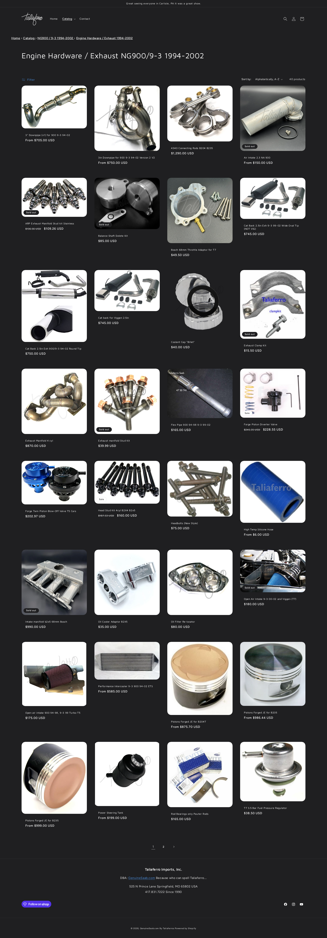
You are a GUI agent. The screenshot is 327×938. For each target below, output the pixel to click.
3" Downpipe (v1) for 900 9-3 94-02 (47, 135)
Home (15, 38)
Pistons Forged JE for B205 (260, 712)
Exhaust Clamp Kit (255, 345)
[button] (68, 19)
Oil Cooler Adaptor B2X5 (113, 621)
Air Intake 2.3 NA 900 (257, 157)
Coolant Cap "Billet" (183, 341)
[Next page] (174, 847)
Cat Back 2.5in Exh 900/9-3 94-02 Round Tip (53, 348)
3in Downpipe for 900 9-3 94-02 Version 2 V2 (126, 157)
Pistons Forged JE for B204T (188, 721)
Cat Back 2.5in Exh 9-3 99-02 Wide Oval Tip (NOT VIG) (271, 227)
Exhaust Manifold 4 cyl (39, 440)
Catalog (29, 38)
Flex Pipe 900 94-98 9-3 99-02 (190, 424)
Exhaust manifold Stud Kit (114, 440)
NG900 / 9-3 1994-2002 (55, 38)
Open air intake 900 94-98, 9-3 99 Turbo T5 (52, 712)
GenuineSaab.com (141, 878)
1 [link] (153, 846)
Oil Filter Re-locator (183, 621)
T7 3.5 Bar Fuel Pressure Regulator (265, 807)
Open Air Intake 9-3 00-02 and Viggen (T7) (270, 598)
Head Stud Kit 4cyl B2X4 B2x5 (116, 510)
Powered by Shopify (185, 928)
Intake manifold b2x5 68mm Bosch (46, 621)
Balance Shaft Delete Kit (113, 235)
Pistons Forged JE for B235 (42, 820)
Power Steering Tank (110, 812)
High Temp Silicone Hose (258, 529)
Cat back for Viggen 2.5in (113, 317)
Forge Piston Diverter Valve (260, 424)
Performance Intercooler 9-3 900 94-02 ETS (125, 686)
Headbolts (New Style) (184, 523)
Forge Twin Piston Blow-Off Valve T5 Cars (50, 511)
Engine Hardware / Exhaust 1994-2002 (104, 38)
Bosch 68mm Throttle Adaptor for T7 (193, 249)
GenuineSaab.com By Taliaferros (157, 928)
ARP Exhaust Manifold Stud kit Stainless (49, 223)
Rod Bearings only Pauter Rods (189, 813)
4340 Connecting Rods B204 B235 (192, 148)
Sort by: (246, 79)
